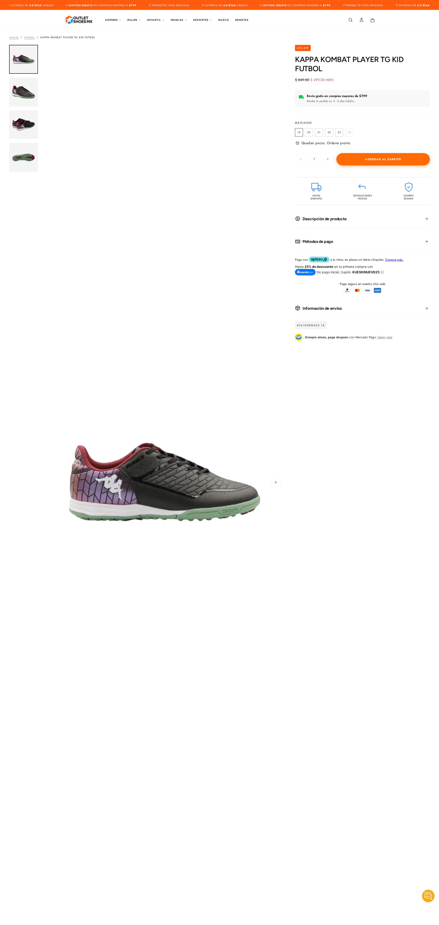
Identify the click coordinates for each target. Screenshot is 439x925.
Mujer (132, 20)
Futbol (29, 37)
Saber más (384, 337)
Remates (242, 20)
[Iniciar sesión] (361, 20)
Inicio (14, 37)
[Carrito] (372, 20)
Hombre (111, 20)
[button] (350, 20)
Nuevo (223, 20)
